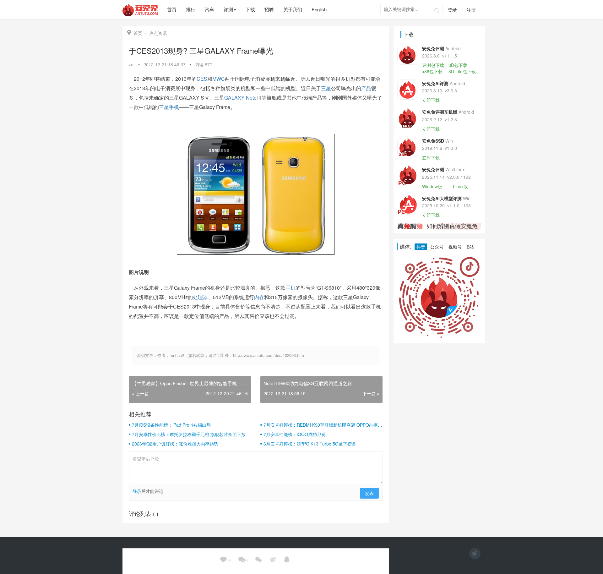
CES (202, 78)
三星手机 (169, 107)
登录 (452, 9)
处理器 (200, 297)
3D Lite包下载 (462, 71)
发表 (369, 493)
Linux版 (460, 186)
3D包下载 (457, 65)
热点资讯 (158, 33)
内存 (259, 297)
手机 (290, 287)
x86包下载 (432, 71)
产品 (366, 88)
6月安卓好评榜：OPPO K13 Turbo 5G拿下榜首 (309, 443)
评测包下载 (433, 65)
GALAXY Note (240, 97)
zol (131, 64)
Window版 (432, 186)
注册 (471, 9)
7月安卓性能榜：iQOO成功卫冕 (294, 434)
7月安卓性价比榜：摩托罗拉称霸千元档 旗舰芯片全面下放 (189, 434)
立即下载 (431, 100)
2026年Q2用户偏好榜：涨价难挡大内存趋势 (175, 443)
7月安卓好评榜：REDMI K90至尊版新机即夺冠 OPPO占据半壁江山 (322, 425)
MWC (218, 78)
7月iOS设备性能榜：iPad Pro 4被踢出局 (171, 425)
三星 (326, 88)
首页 (134, 33)
